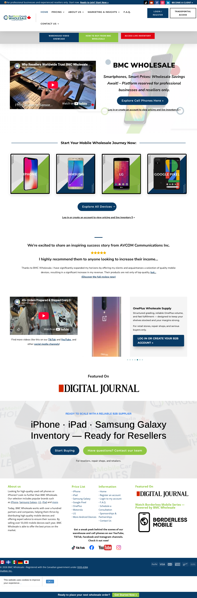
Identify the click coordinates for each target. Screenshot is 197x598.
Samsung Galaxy (28, 502)
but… (153, 272)
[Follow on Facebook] (157, 3)
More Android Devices (84, 516)
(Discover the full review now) (98, 277)
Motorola (77, 509)
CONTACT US (48, 23)
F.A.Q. (127, 12)
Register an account (110, 495)
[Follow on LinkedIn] (168, 3)
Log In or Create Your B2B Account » (157, 340)
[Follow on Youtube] (151, 3)
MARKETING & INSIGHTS (102, 12)
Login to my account (110, 498)
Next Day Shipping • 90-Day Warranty (109, 301)
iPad (44, 502)
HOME (44, 12)
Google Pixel (79, 502)
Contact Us (105, 520)
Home (102, 491)
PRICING (57, 12)
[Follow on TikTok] (146, 3)
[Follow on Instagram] (162, 3)
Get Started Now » (126, 594)
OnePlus (77, 506)
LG (39, 502)
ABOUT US (74, 12)
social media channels (46, 344)
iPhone (14, 502)
